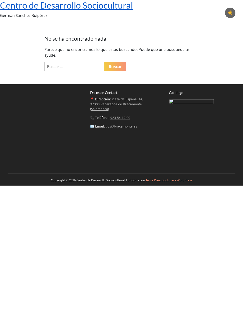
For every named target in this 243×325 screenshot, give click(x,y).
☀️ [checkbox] (230, 12)
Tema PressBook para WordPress (169, 180)
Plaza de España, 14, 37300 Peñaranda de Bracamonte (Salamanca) (116, 104)
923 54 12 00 (120, 117)
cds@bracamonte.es (121, 126)
